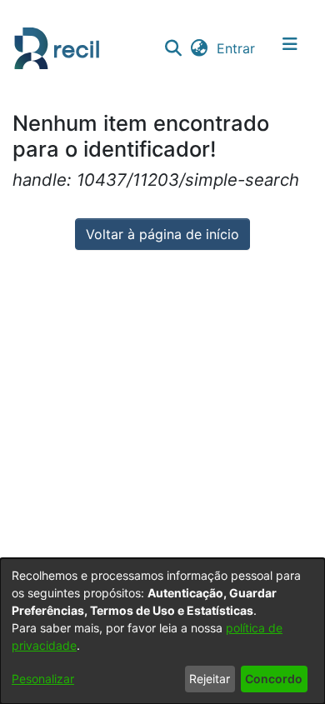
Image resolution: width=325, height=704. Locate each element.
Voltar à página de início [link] (162, 234)
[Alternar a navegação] (290, 48)
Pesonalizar (43, 679)
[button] (172, 48)
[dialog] (162, 631)
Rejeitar (209, 679)
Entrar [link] (237, 48)
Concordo (273, 679)
